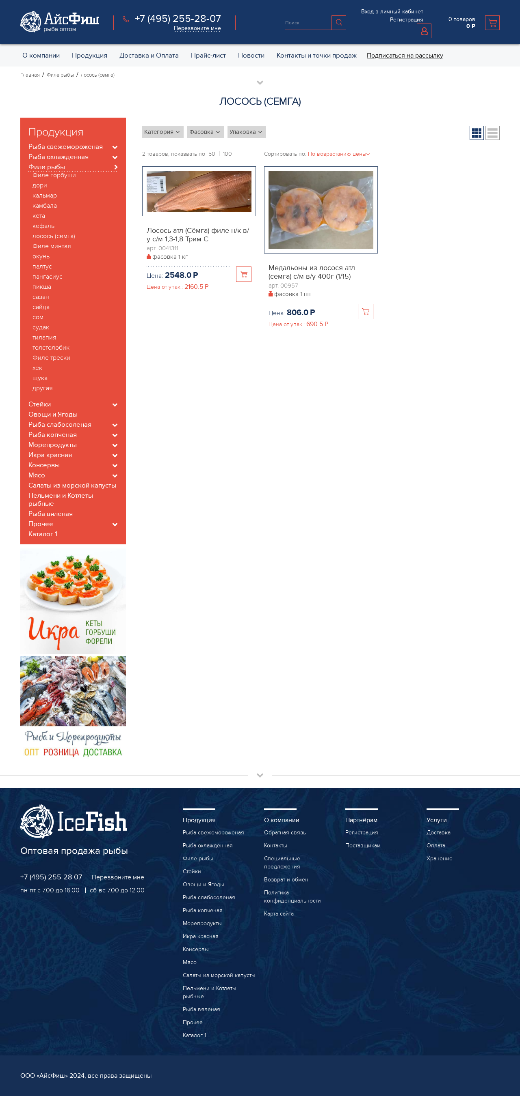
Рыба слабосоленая (209, 897)
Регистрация (406, 19)
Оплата (436, 845)
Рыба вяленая (201, 1009)
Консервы (196, 949)
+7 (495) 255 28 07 (51, 877)
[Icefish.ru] (59, 30)
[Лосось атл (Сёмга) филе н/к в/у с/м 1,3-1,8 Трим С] (199, 175)
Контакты (275, 845)
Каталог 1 (194, 1035)
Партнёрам (361, 820)
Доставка (439, 832)
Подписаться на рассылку (405, 56)
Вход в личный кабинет (392, 11)
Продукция (199, 820)
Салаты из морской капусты (219, 975)
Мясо (190, 962)
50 (211, 153)
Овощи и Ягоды (203, 884)
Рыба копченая (203, 910)
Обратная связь (285, 832)
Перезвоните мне (197, 28)
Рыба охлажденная (208, 845)
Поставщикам (363, 845)
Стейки (192, 871)
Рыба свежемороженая (213, 832)
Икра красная (201, 936)
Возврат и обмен (286, 879)
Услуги (437, 820)
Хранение (440, 858)
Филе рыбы (198, 858)
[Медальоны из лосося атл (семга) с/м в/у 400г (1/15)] (321, 175)
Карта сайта (279, 913)
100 (227, 153)
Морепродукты (202, 923)
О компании (281, 820)
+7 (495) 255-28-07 (178, 19)
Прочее (193, 1022)
